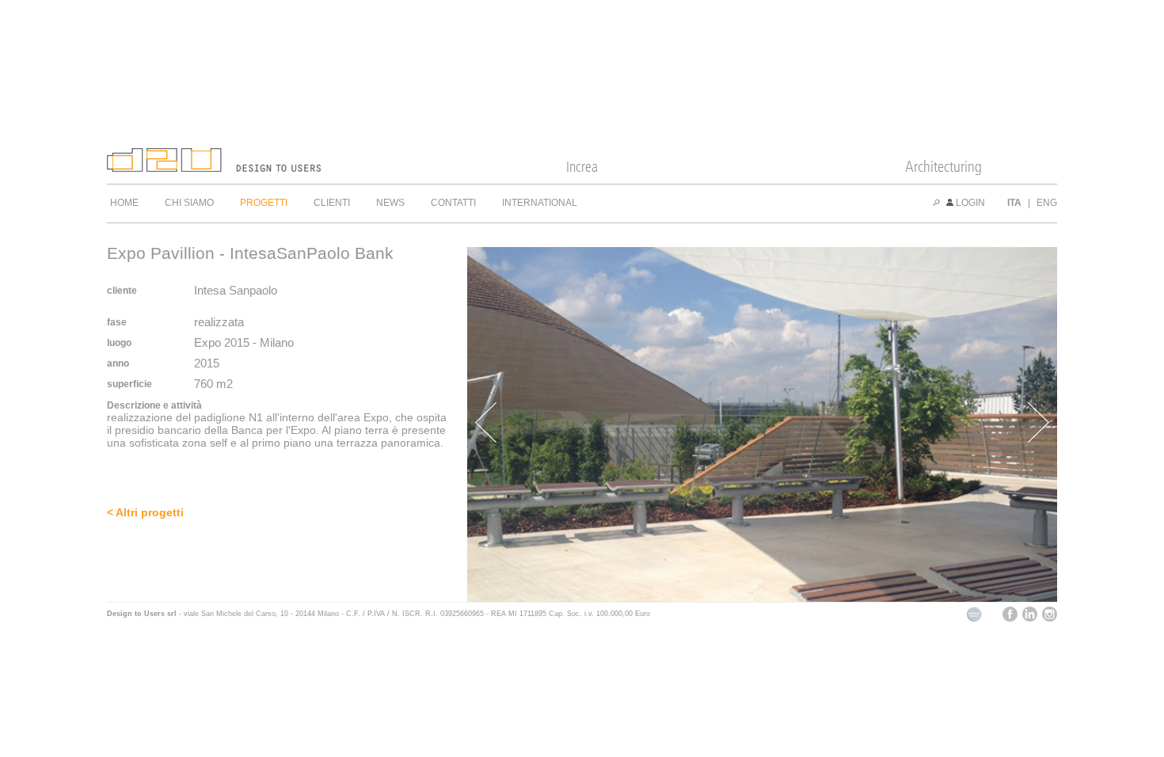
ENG (1047, 202)
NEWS (390, 202)
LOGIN (969, 202)
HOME (124, 202)
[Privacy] (974, 619)
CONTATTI (453, 202)
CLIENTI (332, 202)
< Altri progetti (145, 512)
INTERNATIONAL (539, 202)
